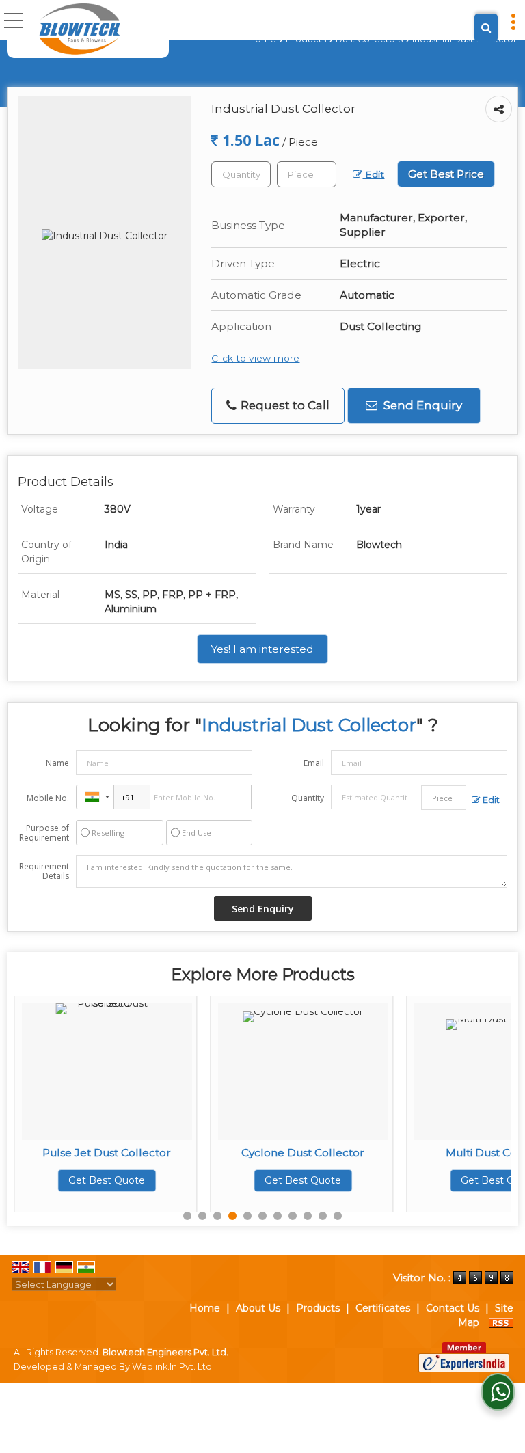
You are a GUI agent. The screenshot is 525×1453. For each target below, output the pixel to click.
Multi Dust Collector (398, 1152)
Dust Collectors (369, 39)
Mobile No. (48, 798)
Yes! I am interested (262, 648)
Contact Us (452, 1308)
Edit (373, 174)
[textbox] (306, 174)
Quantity (307, 798)
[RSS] (501, 1322)
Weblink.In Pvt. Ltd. (173, 1366)
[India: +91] (95, 797)
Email (314, 763)
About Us (258, 1308)
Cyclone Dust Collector (202, 1152)
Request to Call (283, 405)
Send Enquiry (421, 405)
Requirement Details (44, 871)
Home (262, 39)
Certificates (382, 1308)
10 (323, 1216)
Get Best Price (446, 173)
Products (306, 39)
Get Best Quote (202, 1180)
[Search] (486, 28)
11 (338, 1216)
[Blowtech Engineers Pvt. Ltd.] (79, 29)
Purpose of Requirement (44, 833)
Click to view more (255, 358)
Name (57, 763)
